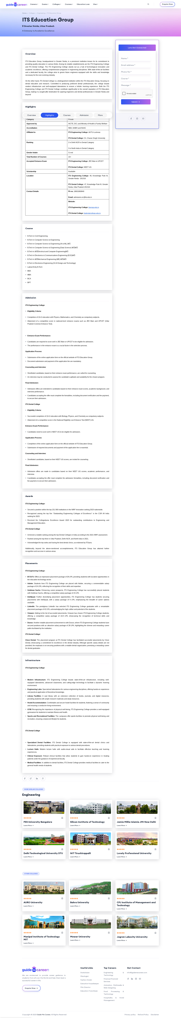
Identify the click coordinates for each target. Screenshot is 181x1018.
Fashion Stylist (86, 980)
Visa (95, 4)
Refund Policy (143, 1014)
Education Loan (83, 4)
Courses (68, 4)
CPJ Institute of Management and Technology (136, 904)
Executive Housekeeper (89, 983)
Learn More (28, 825)
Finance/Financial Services (111, 980)
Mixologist (84, 976)
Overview (31, 115)
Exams (44, 4)
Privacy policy (130, 1014)
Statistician (84, 972)
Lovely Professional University (134, 853)
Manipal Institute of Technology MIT (42, 938)
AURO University (33, 902)
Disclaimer (155, 1014)
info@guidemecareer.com (137, 972)
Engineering (41, 13)
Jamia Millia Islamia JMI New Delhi (136, 821)
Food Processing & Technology (114, 992)
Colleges (56, 4)
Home (24, 13)
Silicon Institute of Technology (87, 821)
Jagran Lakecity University (132, 936)
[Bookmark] (62, 818)
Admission (84, 115)
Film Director (85, 987)
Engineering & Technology (114, 973)
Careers (33, 4)
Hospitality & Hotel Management (114, 999)
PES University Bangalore (38, 821)
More (100, 115)
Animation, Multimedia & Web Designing (114, 986)
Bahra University (79, 902)
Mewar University (80, 936)
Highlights (49, 115)
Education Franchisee (89, 991)
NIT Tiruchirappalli (80, 853)
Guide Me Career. (44, 1014)
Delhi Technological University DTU (43, 853)
